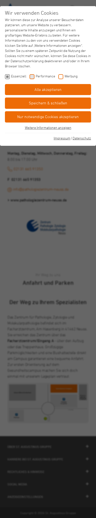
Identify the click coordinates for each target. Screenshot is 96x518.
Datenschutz (82, 138)
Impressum (62, 138)
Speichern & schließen (48, 103)
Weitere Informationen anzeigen (48, 127)
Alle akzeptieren (48, 89)
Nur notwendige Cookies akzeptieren (48, 116)
